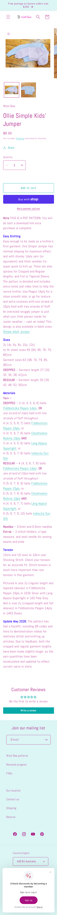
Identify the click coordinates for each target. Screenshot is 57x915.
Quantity (8, 157)
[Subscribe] (46, 740)
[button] (8, 17)
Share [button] (11, 147)
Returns (10, 817)
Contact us (12, 799)
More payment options (28, 208)
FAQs (9, 773)
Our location (13, 790)
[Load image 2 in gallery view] (28, 89)
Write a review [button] (28, 710)
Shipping (20, 138)
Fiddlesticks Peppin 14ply (20, 408)
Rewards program (16, 764)
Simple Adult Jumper (16, 332)
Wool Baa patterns (17, 755)
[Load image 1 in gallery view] (11, 89)
